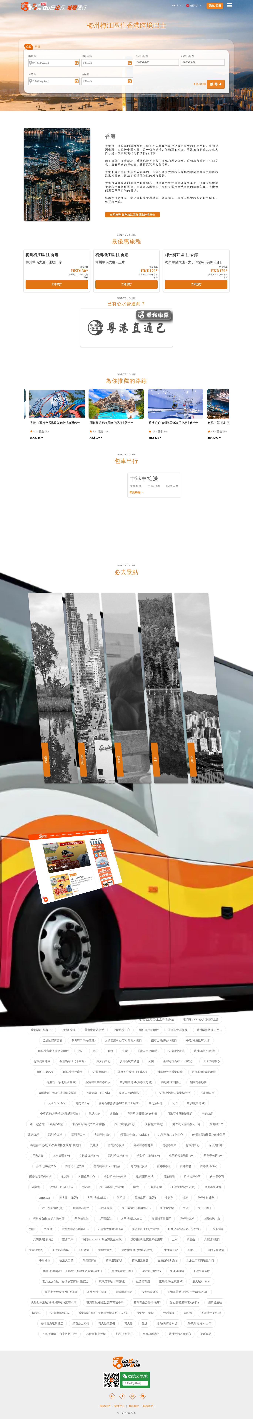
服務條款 (134, 1406)
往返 (28, 46)
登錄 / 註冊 (215, 5)
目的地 (32, 74)
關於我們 (105, 1406)
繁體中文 (194, 5)
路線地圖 (201, 84)
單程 (37, 46)
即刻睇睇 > (136, 492)
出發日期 (140, 56)
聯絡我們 (148, 1406)
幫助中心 (119, 1406)
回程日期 (186, 56)
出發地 (32, 56)
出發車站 (86, 56)
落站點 (85, 74)
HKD (175, 5)
